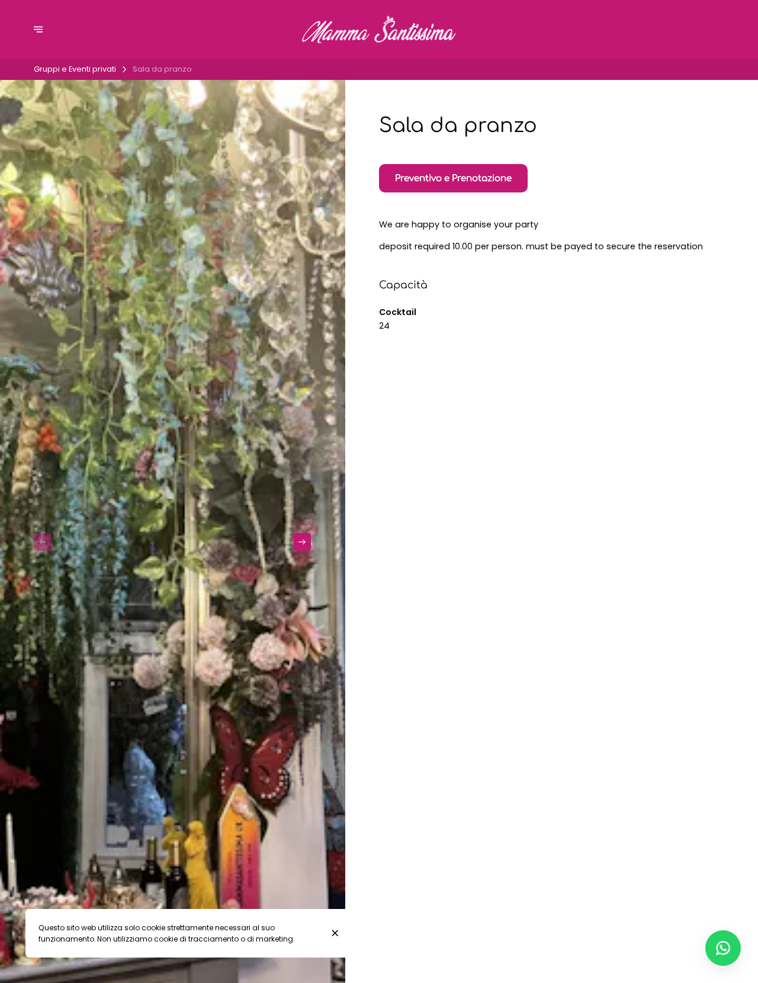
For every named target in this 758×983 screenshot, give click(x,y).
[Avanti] (302, 542)
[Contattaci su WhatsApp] (723, 948)
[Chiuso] (335, 933)
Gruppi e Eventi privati (75, 69)
